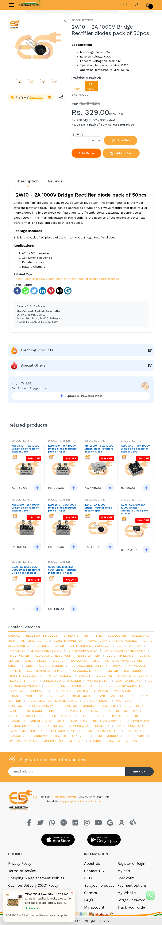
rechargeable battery (88, 665)
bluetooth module (41, 635)
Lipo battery (93, 716)
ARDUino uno (53, 741)
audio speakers (51, 665)
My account (94, 907)
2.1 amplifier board (46, 650)
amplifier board (34, 640)
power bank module (129, 665)
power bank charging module (112, 640)
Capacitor (79, 721)
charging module (87, 670)
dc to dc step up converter (121, 685)
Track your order (131, 907)
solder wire (134, 736)
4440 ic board (81, 730)
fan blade (80, 736)
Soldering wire (44, 705)
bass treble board (25, 675)
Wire (29, 665)
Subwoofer (117, 635)
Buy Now (123, 140)
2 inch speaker (23, 725)
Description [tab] (28, 181)
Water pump (123, 690)
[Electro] (29, 4)
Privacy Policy (19, 863)
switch (84, 675)
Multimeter (19, 655)
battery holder (96, 700)
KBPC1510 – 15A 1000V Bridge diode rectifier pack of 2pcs (25, 448)
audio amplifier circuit (53, 655)
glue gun (76, 741)
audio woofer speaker (28, 690)
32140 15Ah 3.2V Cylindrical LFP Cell (38, 670)
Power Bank (141, 721)
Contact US (94, 871)
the (99, 635)
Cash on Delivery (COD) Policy (33, 885)
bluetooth (82, 695)
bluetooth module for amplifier (90, 705)
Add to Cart (124, 153)
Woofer (59, 660)
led (119, 645)
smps (61, 721)
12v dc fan (104, 675)
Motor (112, 670)
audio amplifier (22, 730)
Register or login (131, 863)
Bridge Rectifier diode (29, 278)
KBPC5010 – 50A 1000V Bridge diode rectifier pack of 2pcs (135, 448)
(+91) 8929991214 (65, 797)
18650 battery (89, 655)
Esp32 (62, 695)
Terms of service (22, 871)
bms (96, 660)
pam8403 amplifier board (117, 695)
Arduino (40, 736)
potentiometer (59, 675)
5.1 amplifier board (133, 675)
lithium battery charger (90, 645)
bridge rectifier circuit (83, 278)
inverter (56, 710)
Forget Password (131, 900)
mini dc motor (98, 680)
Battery (135, 645)
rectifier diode (109, 278)
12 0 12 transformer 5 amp (124, 650)
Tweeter (45, 695)
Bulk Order (86, 153)
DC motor (79, 660)
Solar (50, 685)
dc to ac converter (109, 721)
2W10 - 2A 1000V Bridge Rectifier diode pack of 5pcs (98, 507)
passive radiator (23, 741)
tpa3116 (115, 716)
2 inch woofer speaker (62, 680)
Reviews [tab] (55, 181)
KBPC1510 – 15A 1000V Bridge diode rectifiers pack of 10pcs (62, 448)
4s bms (131, 741)
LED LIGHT (18, 680)
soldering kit (135, 705)
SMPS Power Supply (76, 685)
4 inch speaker (53, 730)
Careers (90, 893)
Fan (34, 680)
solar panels (36, 660)
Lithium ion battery (61, 716)
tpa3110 (95, 741)
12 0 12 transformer (85, 710)
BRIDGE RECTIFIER (82, 20)
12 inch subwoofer (82, 650)
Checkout (125, 878)
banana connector (131, 725)
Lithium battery (76, 635)
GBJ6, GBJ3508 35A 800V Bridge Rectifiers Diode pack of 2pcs (26, 569)
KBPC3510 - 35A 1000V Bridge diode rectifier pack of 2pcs (26, 507)
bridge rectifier (56, 278)
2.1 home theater (50, 645)
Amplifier (17, 650)
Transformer (21, 695)
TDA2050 (113, 741)
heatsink (102, 725)
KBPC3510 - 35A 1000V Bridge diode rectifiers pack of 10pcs (62, 507)
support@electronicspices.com (82, 801)
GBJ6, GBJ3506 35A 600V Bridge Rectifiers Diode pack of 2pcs (62, 569)
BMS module (134, 670)
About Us (92, 863)
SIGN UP (139, 771)
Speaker (15, 635)
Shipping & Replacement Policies (36, 878)
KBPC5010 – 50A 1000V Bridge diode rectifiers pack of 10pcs (98, 448)
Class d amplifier (67, 640)
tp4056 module (106, 736)
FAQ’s (88, 900)
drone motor (52, 725)
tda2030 (59, 736)
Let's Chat (36, 97)
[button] (125, 4)
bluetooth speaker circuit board (80, 690)
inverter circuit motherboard (53, 700)
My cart (123, 871)
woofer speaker (129, 680)
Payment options (132, 885)
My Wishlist (127, 893)
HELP (88, 878)
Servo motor (108, 730)
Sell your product (99, 885)
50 (91, 86)
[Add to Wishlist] (50, 97)
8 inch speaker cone (26, 710)
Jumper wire (79, 725)
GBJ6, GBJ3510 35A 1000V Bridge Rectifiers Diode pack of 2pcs (134, 509)
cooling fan (117, 710)
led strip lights (120, 655)
